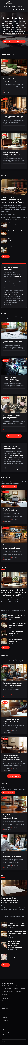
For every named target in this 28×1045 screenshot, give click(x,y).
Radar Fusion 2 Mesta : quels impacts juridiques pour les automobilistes (11, 816)
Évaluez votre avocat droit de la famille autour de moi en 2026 (13, 684)
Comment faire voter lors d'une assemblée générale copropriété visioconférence (12, 547)
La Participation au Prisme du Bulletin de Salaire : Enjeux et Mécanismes (11, 417)
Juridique (5, 6)
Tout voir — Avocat (8, 792)
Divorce (9, 9)
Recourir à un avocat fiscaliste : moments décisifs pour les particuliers (12, 854)
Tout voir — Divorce (14, 776)
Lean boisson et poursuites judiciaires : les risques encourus (16, 248)
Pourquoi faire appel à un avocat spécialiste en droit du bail (13, 510)
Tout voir (5, 256)
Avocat (15, 9)
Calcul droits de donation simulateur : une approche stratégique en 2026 (11, 154)
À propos (4, 1026)
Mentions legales (6, 1032)
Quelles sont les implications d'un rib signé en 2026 (9, 900)
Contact (4, 1029)
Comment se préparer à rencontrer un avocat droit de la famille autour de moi (11, 757)
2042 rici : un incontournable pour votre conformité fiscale (12, 199)
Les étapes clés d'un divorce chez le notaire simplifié (12, 720)
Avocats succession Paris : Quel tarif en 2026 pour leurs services (13, 117)
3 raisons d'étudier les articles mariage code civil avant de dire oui (17, 933)
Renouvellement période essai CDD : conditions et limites (12, 342)
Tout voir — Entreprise (14, 435)
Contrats (22, 9)
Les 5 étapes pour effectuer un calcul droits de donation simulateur (11, 80)
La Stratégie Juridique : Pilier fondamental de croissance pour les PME (11, 379)
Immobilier (21, 6)
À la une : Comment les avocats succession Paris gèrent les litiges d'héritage (15, 41)
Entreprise (12, 6)
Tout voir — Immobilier (9, 486)
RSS (3, 1034)
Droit (3, 9)
